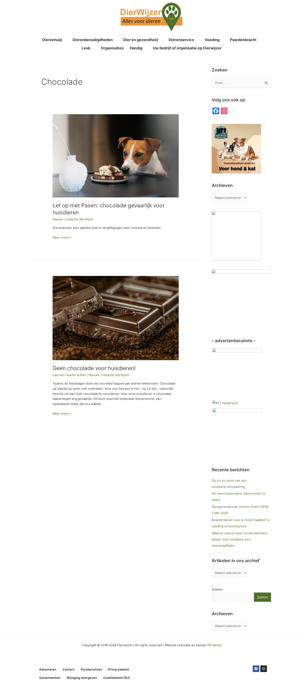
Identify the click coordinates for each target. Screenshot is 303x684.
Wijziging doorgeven (82, 678)
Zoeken (217, 589)
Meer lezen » (62, 237)
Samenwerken (49, 678)
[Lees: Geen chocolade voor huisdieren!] (116, 318)
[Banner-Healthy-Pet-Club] (237, 373)
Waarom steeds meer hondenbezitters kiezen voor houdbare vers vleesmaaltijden (240, 539)
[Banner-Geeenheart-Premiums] (237, 433)
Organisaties (112, 48)
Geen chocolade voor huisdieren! (94, 368)
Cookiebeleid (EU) (116, 678)
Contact (68, 669)
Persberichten (91, 669)
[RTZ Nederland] (225, 403)
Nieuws (58, 219)
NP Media (214, 645)
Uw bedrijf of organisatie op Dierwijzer (187, 48)
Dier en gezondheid (140, 40)
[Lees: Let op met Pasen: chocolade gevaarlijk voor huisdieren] (116, 156)
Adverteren (47, 669)
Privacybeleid (118, 669)
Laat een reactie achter (69, 375)
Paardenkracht (243, 40)
